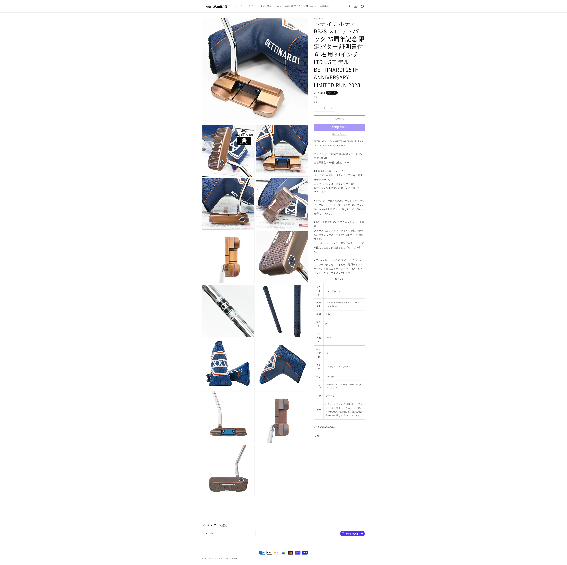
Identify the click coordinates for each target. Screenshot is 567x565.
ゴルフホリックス (215, 558)
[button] (251, 6)
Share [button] (320, 436)
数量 (316, 102)
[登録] (252, 533)
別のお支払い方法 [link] (339, 134)
